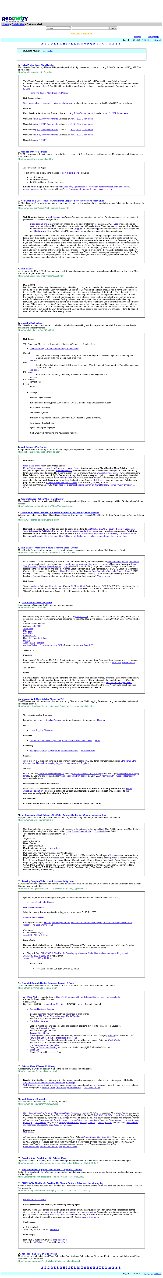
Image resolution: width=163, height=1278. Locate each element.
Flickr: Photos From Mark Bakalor (37, 65)
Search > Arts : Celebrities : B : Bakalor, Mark (44, 1158)
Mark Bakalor (27, 269)
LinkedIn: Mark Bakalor (32, 323)
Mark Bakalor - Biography (34, 1099)
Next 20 (157, 40)
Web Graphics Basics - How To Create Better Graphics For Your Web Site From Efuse (62, 201)
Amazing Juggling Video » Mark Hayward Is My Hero (48, 881)
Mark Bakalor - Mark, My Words (37, 602)
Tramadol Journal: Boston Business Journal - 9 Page (48, 983)
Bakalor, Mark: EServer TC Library (38, 1066)
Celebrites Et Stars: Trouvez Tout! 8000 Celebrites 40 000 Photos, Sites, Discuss (60, 512)
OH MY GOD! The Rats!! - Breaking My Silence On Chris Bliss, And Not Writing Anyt (63, 1183)
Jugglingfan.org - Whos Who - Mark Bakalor (42, 499)
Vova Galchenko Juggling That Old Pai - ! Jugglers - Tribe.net (52, 1169)
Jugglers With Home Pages (34, 152)
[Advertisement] (81, 8)
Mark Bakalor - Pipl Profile (33, 447)
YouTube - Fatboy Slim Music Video (39, 1254)
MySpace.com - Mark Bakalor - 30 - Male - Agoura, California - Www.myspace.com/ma (64, 815)
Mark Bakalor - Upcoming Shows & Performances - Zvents (49, 548)
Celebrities (18, 24)
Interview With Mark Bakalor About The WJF (43, 699)
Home (5, 24)
